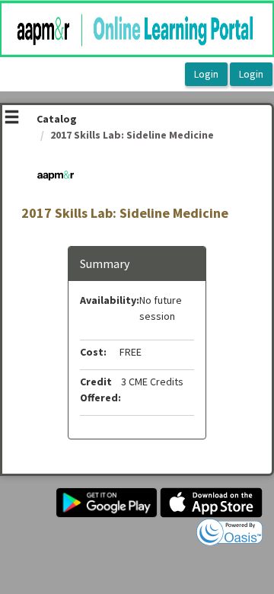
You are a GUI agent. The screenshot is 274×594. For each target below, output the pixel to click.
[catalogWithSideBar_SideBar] (12, 119)
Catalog (57, 119)
